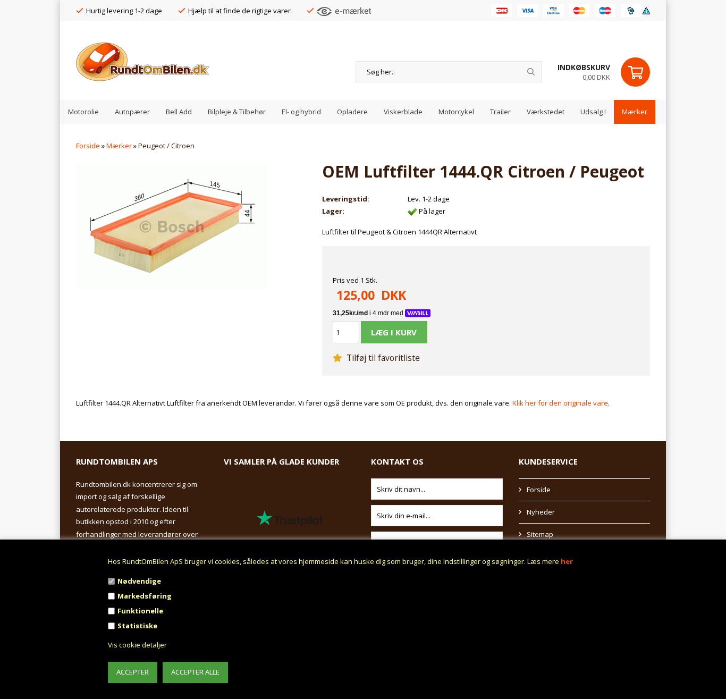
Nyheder (541, 512)
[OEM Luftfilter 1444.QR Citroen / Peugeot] (171, 226)
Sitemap (540, 534)
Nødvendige (139, 581)
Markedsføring (144, 596)
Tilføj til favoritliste (382, 358)
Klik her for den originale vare (560, 403)
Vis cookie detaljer (137, 645)
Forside (88, 145)
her (567, 561)
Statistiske (137, 625)
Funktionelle (140, 611)
